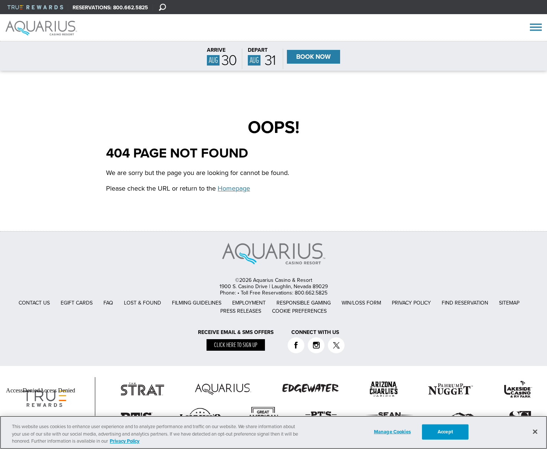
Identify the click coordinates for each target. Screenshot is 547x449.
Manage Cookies (392, 431)
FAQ (108, 303)
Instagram (316, 345)
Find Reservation (465, 303)
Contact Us (34, 303)
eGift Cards (77, 303)
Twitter (336, 345)
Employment (249, 303)
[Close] (535, 431)
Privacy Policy (411, 303)
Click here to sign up (235, 345)
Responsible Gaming (303, 303)
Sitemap (509, 303)
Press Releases (240, 311)
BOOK (313, 57)
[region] (273, 432)
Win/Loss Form (361, 303)
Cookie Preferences (299, 311)
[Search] (162, 7)
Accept (445, 431)
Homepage (234, 188)
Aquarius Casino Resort (44, 27)
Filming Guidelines (196, 303)
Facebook (296, 345)
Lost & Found (142, 303)
